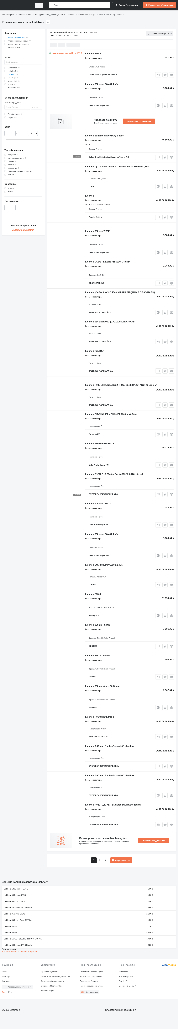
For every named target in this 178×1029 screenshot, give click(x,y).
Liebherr (89, 196)
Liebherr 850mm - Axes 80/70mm (102, 686)
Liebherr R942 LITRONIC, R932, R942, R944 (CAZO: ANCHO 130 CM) (121, 385)
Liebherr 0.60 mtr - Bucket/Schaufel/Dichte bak (109, 775)
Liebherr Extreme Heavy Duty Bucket (104, 136)
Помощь (6, 976)
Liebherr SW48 (93, 53)
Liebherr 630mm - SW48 (97, 625)
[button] (165, 74)
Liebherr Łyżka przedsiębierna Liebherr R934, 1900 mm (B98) (117, 166)
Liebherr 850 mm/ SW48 (97, 231)
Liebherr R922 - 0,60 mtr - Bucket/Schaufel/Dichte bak (113, 805)
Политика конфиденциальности (55, 976)
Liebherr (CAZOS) (94, 351)
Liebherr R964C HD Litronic (99, 717)
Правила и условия (50, 972)
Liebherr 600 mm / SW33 (98, 503)
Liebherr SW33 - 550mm (97, 655)
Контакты (6, 981)
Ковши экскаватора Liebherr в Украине (19, 951)
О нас (4, 972)
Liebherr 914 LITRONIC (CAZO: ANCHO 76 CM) (109, 322)
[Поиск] (51, 5)
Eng (4, 992)
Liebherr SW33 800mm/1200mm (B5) (104, 565)
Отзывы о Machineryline (51, 986)
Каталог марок (47, 990)
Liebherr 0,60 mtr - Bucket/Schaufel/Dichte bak (109, 746)
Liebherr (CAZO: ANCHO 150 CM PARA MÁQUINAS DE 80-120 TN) (120, 292)
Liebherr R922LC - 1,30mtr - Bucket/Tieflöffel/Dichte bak (114, 474)
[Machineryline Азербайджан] (16, 5)
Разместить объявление (139, 121)
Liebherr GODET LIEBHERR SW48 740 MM (107, 262)
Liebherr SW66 (93, 594)
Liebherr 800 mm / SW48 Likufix (101, 84)
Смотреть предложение (153, 841)
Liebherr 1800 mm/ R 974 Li (99, 443)
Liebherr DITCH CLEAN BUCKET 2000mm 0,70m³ (111, 414)
